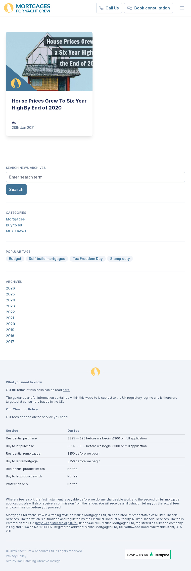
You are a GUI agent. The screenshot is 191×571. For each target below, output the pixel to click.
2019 (10, 330)
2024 (10, 300)
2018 (10, 336)
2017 (10, 342)
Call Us (112, 7)
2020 (10, 324)
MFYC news (16, 231)
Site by (11, 561)
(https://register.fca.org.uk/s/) (56, 523)
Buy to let (14, 225)
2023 (10, 306)
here (66, 390)
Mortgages (15, 219)
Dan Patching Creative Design (38, 561)
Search (16, 189)
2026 (10, 288)
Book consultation (152, 7)
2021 (10, 318)
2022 (10, 312)
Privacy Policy (16, 556)
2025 (10, 294)
